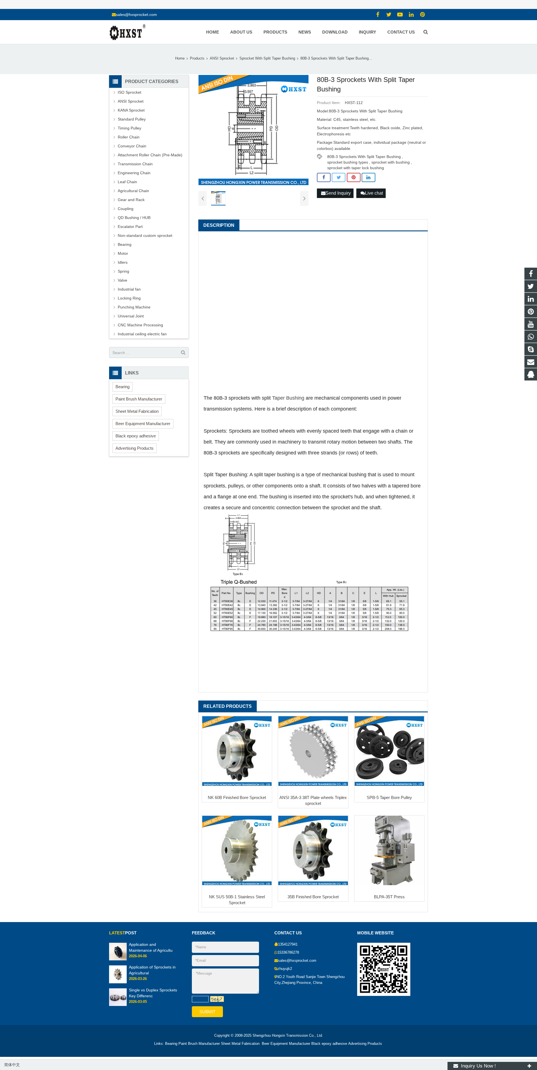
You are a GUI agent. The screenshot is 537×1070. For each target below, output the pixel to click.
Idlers (123, 262)
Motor (123, 253)
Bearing (124, 244)
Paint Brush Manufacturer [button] (139, 399)
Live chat (374, 193)
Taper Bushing (288, 398)
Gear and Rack (131, 199)
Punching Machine (134, 307)
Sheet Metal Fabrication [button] (137, 411)
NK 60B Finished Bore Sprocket (237, 797)
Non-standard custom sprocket (145, 235)
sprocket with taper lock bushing (355, 168)
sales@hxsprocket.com (136, 14)
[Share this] (324, 177)
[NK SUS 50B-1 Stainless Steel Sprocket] (237, 850)
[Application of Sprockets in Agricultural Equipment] (118, 982)
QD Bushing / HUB (134, 217)
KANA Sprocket (131, 110)
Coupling (125, 208)
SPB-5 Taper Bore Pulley (389, 797)
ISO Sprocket (129, 92)
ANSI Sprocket (130, 101)
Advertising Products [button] (135, 448)
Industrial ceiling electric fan (142, 334)
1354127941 (288, 944)
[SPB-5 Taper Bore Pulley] (389, 751)
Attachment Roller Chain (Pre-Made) (150, 155)
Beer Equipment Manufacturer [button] (143, 423)
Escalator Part (130, 226)
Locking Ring (129, 298)
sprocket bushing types (347, 162)
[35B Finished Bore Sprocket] (313, 850)
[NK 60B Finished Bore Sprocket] (237, 751)
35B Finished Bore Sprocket (313, 896)
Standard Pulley (132, 119)
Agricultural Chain (133, 190)
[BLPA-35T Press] (389, 850)
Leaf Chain (127, 182)
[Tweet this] (338, 177)
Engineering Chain (134, 173)
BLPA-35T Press (389, 896)
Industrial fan (129, 289)
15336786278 (288, 952)
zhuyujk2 (284, 969)
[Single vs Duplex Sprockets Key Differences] (118, 1005)
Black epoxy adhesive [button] (136, 435)
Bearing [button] (122, 386)
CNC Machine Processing (140, 325)
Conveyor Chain (132, 146)
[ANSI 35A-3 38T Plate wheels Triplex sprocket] (313, 751)
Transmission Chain (135, 164)
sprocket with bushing (390, 162)
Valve (122, 280)
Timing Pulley (129, 128)
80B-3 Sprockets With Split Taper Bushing (364, 156)
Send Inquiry (338, 193)
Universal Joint (131, 316)
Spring (123, 271)
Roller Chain (129, 137)
